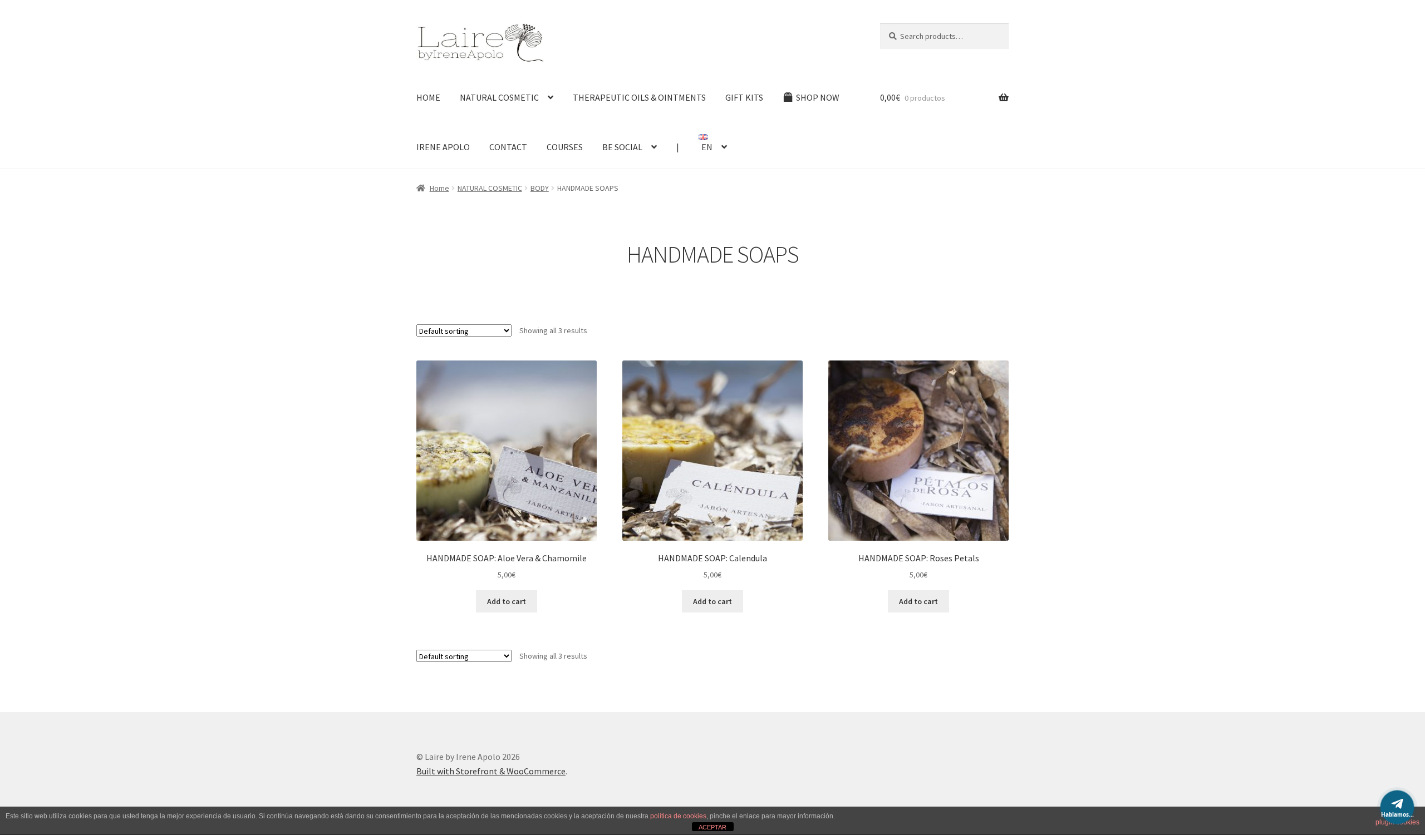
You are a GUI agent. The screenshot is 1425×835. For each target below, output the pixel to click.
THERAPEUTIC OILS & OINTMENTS (639, 97)
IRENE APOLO (443, 146)
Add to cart (506, 601)
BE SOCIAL (622, 146)
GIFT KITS (744, 97)
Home (439, 188)
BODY (539, 188)
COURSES (565, 146)
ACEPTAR (712, 827)
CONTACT (508, 146)
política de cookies (678, 816)
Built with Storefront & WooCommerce (491, 771)
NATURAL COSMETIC (499, 97)
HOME (428, 97)
